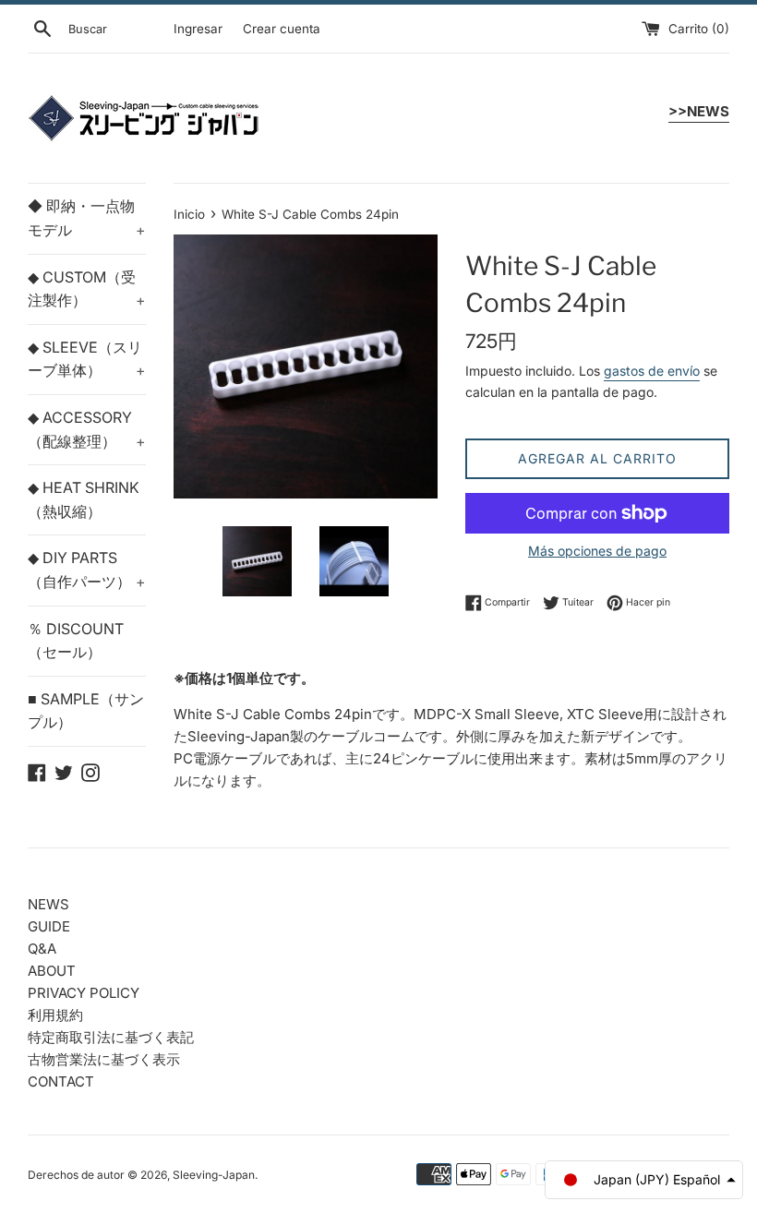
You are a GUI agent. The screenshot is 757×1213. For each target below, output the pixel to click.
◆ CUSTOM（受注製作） (87, 289)
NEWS (48, 904)
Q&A (42, 948)
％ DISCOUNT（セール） (76, 640)
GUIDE (49, 926)
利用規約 (55, 1015)
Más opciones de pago (597, 550)
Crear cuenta (281, 28)
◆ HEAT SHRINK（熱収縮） (83, 499)
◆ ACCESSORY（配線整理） (87, 429)
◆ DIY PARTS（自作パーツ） (87, 569)
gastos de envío (652, 370)
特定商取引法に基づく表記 (111, 1037)
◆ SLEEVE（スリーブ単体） (87, 359)
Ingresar (198, 28)
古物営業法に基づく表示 (104, 1059)
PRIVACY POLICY (83, 993)
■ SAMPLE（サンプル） (86, 711)
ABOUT (52, 970)
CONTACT (61, 1081)
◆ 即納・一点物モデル (87, 218)
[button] (644, 1179)
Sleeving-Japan (214, 1175)
